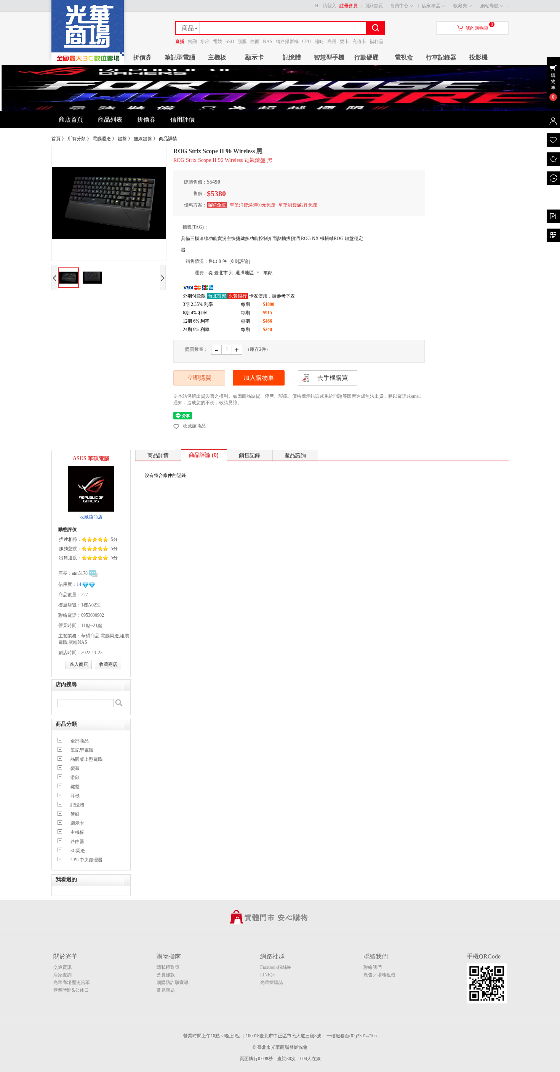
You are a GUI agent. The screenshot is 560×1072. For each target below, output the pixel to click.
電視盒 (404, 57)
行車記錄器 (441, 57)
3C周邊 (77, 850)
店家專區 (431, 5)
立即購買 (199, 377)
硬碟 (75, 814)
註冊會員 (348, 5)
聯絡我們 (372, 967)
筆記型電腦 (180, 57)
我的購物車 (477, 28)
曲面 (254, 41)
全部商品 (79, 741)
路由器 (77, 841)
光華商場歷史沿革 (71, 982)
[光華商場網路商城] (87, 63)
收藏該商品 (194, 426)
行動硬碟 (366, 57)
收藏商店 (108, 664)
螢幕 (75, 768)
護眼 (242, 41)
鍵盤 (122, 138)
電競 (217, 41)
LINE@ (267, 975)
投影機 (478, 57)
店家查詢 (62, 975)
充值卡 (359, 41)
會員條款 (166, 975)
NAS (267, 41)
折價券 (142, 57)
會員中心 (399, 5)
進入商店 (79, 664)
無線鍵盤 (143, 138)
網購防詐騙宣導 (173, 982)
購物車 (553, 81)
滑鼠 (75, 777)
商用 (331, 41)
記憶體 (292, 57)
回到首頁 (374, 5)
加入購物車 (258, 377)
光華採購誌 (271, 982)
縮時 (319, 41)
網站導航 (489, 5)
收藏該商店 (91, 517)
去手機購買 (332, 377)
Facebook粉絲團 (275, 967)
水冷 (205, 41)
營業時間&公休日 (71, 990)
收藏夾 (460, 5)
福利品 (376, 41)
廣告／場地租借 (379, 975)
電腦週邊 (102, 138)
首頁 (56, 138)
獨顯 (192, 41)
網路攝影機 (287, 41)
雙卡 (344, 41)
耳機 (75, 795)
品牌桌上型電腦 (86, 759)
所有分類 (76, 138)
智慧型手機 (329, 57)
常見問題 (166, 990)
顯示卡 (254, 57)
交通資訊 (62, 967)
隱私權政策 (168, 967)
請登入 (329, 5)
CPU (306, 41)
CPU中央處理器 (86, 859)
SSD (230, 41)
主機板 (217, 57)
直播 (179, 41)
